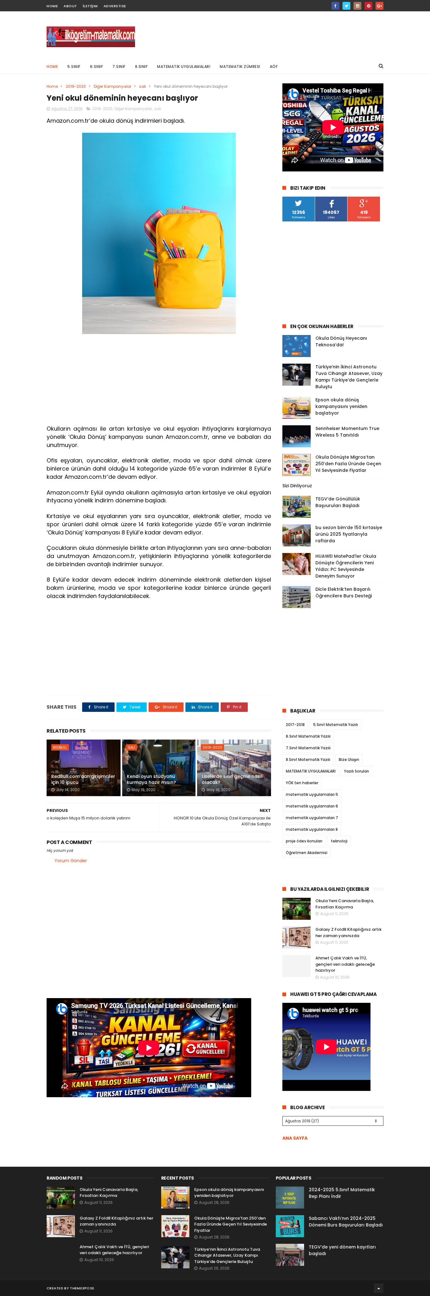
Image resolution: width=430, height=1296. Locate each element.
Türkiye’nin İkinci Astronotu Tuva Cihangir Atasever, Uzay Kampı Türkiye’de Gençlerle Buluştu (348, 377)
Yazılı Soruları (356, 771)
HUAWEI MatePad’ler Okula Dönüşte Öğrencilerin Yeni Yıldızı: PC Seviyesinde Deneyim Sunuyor (345, 566)
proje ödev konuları (304, 841)
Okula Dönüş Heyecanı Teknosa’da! (341, 341)
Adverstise (115, 5)
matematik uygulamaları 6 (312, 806)
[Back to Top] (378, 1288)
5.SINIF (74, 66)
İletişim (90, 5)
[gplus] (379, 6)
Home (52, 66)
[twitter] (346, 6)
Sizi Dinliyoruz (297, 486)
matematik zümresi (240, 66)
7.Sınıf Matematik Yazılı (308, 748)
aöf (274, 66)
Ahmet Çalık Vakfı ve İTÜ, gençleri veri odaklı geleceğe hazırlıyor (345, 964)
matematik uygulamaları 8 (312, 829)
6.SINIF (96, 66)
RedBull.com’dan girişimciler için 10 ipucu (83, 779)
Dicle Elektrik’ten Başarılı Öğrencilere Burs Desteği (343, 592)
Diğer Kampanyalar (112, 86)
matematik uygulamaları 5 (312, 794)
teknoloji (339, 841)
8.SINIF (141, 66)
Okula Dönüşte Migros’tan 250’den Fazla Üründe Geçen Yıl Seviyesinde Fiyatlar (348, 463)
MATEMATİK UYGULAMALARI (183, 66)
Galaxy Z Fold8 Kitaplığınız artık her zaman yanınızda (348, 932)
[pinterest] (368, 6)
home (52, 5)
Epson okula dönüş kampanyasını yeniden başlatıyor (341, 406)
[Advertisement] (268, 35)
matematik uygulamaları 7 (312, 817)
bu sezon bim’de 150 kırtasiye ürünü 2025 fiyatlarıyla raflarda (348, 534)
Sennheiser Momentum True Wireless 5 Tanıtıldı (347, 431)
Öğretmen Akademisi (306, 852)
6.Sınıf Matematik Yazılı (308, 736)
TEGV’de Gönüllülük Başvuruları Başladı (337, 502)
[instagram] (357, 6)
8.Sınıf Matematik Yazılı (308, 759)
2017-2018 (295, 724)
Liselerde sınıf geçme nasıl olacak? (232, 779)
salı (142, 86)
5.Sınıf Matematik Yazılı (335, 724)
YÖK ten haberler (302, 782)
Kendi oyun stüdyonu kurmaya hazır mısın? (151, 779)
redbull (60, 747)
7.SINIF (119, 66)
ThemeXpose (82, 1288)
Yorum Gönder (70, 860)
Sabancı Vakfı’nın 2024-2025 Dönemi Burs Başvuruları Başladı (346, 1221)
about (70, 5)
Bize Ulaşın (349, 759)
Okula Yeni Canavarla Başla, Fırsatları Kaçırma (344, 904)
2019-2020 (76, 86)
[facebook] (335, 6)
